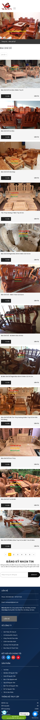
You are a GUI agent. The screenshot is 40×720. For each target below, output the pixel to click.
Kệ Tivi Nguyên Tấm (9, 689)
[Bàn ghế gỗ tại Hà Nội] (20, 483)
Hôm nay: (20, 703)
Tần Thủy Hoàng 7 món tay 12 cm (12, 213)
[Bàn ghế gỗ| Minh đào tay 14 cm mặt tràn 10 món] (20, 524)
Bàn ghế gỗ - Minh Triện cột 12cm (12, 295)
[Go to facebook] (35, 713)
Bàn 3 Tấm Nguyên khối (10, 679)
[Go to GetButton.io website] (35, 718)
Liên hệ (36, 96)
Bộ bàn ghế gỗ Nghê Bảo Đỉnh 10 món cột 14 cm (17, 376)
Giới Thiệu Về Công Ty (9, 632)
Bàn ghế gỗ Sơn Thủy (8, 458)
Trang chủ (4, 41)
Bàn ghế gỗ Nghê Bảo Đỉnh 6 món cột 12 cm (15, 254)
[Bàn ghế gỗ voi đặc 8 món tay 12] (20, 74)
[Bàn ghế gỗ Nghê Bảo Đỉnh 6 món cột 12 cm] (20, 238)
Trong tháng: (20, 709)
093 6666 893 (15, 716)
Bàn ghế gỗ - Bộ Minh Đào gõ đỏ (12, 336)
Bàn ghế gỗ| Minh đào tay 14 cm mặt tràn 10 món (18, 540)
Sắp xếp (3, 55)
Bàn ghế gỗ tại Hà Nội (8, 499)
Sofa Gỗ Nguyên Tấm (9, 676)
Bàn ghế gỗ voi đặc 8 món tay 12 (12, 90)
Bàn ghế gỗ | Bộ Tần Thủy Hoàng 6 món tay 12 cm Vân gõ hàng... (19, 418)
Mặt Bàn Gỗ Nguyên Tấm (10, 673)
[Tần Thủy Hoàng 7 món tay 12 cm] (20, 197)
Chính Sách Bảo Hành (9, 641)
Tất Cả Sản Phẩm (8, 692)
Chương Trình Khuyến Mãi (10, 645)
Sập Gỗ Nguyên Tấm (9, 682)
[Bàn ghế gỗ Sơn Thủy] (20, 442)
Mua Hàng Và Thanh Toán (10, 648)
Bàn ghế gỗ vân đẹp (8, 172)
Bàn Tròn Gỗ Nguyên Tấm (10, 686)
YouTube (6, 670)
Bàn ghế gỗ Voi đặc (7, 131)
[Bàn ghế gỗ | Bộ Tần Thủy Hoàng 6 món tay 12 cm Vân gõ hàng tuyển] (20, 401)
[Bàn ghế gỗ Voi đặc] (20, 115)
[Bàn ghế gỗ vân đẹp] (20, 156)
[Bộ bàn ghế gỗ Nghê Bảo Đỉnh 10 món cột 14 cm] (20, 360)
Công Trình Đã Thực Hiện (10, 638)
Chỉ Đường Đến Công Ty (10, 635)
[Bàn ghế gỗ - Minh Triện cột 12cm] (20, 278)
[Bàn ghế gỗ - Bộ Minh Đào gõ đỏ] (20, 319)
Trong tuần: (20, 706)
